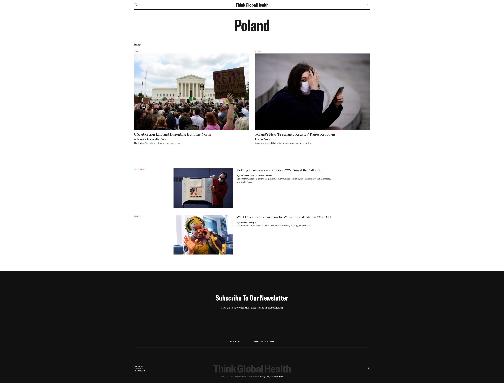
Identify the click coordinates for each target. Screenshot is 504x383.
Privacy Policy (265, 377)
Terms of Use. (278, 377)
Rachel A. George (247, 222)
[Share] (368, 4)
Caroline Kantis (265, 176)
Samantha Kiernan (145, 139)
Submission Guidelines (263, 342)
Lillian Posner (161, 139)
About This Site (237, 342)
